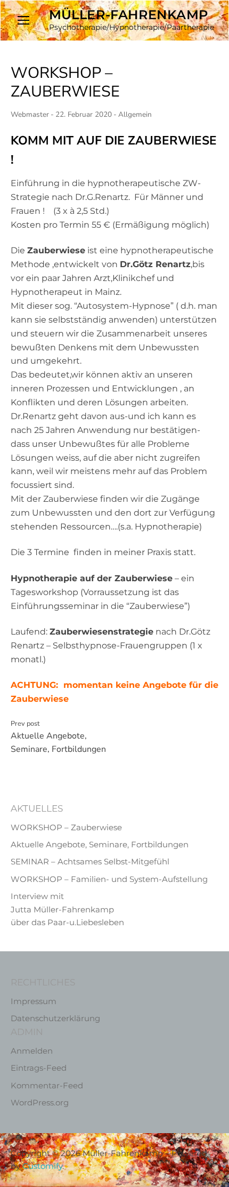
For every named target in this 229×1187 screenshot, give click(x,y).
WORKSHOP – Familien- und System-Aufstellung (109, 879)
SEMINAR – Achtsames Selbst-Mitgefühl (90, 861)
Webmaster (30, 114)
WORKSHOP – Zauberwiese (66, 827)
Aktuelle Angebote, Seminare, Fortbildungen (58, 737)
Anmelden (32, 1051)
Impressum (33, 1001)
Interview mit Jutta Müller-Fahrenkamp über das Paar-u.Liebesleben (67, 909)
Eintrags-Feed (39, 1068)
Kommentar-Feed (47, 1085)
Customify (42, 1166)
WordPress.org (40, 1102)
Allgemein (135, 114)
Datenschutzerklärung (55, 1018)
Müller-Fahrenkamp (128, 14)
